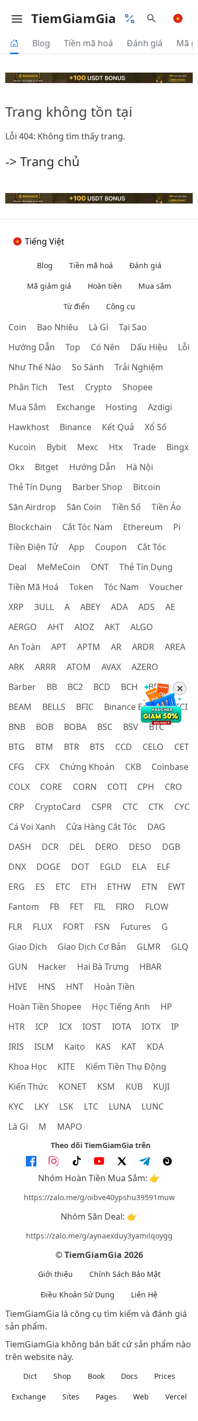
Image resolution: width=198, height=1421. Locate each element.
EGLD (110, 866)
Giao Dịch (27, 946)
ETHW (119, 886)
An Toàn (24, 647)
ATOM (79, 667)
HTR (16, 1026)
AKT (112, 627)
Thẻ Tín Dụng (35, 487)
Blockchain (30, 527)
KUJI (161, 1086)
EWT (176, 886)
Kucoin (22, 447)
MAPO (69, 1126)
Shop (62, 1376)
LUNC (153, 1106)
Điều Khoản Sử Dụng (78, 1295)
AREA (175, 647)
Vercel (176, 1397)
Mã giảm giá (49, 286)
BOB (44, 727)
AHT (56, 627)
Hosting (121, 407)
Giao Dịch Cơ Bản (92, 946)
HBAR (150, 966)
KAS (103, 1046)
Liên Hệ (144, 1295)
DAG (156, 827)
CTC (130, 807)
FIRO (125, 906)
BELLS (53, 707)
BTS (97, 747)
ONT (100, 567)
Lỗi (184, 347)
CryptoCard (58, 807)
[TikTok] (76, 1161)
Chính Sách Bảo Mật (125, 1274)
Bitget (47, 467)
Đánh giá (145, 43)
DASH (19, 846)
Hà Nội (139, 467)
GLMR (149, 946)
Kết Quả (118, 427)
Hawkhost (28, 427)
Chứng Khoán (87, 767)
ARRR (45, 667)
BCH (129, 687)
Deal (17, 567)
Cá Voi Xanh (31, 827)
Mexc (87, 447)
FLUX (42, 926)
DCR (50, 846)
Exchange (75, 407)
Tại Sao (133, 327)
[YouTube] (99, 1161)
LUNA (120, 1106)
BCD (101, 687)
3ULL (44, 607)
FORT (73, 926)
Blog (41, 43)
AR (116, 647)
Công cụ (120, 306)
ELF (163, 866)
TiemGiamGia (73, 18)
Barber (22, 687)
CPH (145, 787)
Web (141, 1397)
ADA (119, 607)
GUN (17, 966)
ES (40, 886)
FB (54, 906)
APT (59, 647)
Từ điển (76, 306)
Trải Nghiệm (139, 367)
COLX (19, 787)
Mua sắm (154, 286)
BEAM (20, 707)
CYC (182, 807)
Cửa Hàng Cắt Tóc (101, 827)
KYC (16, 1106)
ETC (62, 886)
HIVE (17, 986)
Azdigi (160, 407)
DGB (171, 846)
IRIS (16, 1046)
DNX (17, 866)
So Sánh (88, 367)
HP (166, 1006)
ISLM (44, 1046)
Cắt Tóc (151, 547)
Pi (177, 527)
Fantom (23, 906)
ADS (146, 607)
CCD (123, 747)
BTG (16, 747)
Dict (30, 1376)
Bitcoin (147, 487)
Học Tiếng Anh (121, 1006)
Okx (16, 467)
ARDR (143, 647)
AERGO (22, 627)
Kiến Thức (28, 1086)
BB (51, 687)
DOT (80, 866)
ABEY (90, 607)
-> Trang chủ (42, 161)
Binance (75, 427)
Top (72, 347)
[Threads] (167, 1161)
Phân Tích (28, 387)
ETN (149, 886)
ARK (16, 667)
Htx (115, 447)
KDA (155, 1046)
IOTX (151, 1026)
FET (76, 906)
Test (66, 387)
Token (81, 587)
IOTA (121, 1026)
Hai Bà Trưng (103, 966)
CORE (51, 787)
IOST (91, 1026)
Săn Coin (84, 507)
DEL (76, 846)
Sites (70, 1397)
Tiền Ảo (166, 507)
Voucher (166, 587)
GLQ (179, 946)
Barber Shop (97, 487)
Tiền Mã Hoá (33, 587)
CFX (42, 767)
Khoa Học (27, 1066)
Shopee (137, 387)
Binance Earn (130, 707)
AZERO (144, 667)
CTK (156, 807)
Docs (129, 1376)
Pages (106, 1397)
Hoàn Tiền (114, 986)
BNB (16, 727)
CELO (153, 747)
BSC (104, 727)
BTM (44, 747)
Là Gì (18, 1126)
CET (181, 747)
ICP (42, 1026)
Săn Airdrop (32, 507)
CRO (173, 787)
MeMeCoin (58, 567)
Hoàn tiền (105, 286)
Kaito (74, 1046)
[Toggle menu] (17, 18)
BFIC (84, 707)
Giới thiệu (55, 1274)
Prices (164, 1376)
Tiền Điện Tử (33, 547)
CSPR (101, 807)
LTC (91, 1106)
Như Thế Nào (34, 367)
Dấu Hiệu (148, 347)
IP (175, 1026)
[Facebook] (31, 1161)
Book (96, 1376)
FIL (99, 906)
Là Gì (98, 327)
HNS (46, 986)
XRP (16, 607)
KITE (66, 1066)
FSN (102, 926)
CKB (133, 767)
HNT (74, 986)
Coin (17, 327)
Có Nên (105, 347)
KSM (106, 1086)
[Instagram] (54, 1161)
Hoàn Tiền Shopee (44, 1006)
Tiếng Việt (44, 241)
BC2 (75, 687)
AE (170, 607)
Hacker (52, 966)
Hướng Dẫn (92, 467)
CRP (16, 807)
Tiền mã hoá (88, 43)
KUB (134, 1086)
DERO (106, 846)
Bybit (56, 447)
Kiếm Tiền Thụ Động (126, 1066)
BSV (130, 727)
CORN (85, 787)
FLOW (156, 906)
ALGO (141, 627)
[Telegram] (144, 1161)
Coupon (111, 547)
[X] (122, 1161)
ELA (139, 866)
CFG (16, 767)
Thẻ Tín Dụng (146, 567)
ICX (65, 1026)
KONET (73, 1086)
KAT (128, 1046)
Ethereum (143, 527)
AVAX (111, 667)
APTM (88, 647)
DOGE (48, 866)
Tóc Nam (121, 587)
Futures (135, 926)
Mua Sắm (27, 407)
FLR (15, 926)
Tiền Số (126, 507)
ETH (89, 886)
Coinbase (170, 767)
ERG (16, 886)
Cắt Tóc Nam (87, 527)
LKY (41, 1106)
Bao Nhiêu (57, 327)
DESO (140, 846)
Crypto (98, 387)
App (76, 547)
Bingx (177, 447)
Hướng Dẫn (31, 347)
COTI (117, 787)
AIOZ (84, 627)
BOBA (75, 727)
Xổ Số (156, 427)
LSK (66, 1106)
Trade (144, 447)
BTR (71, 747)
